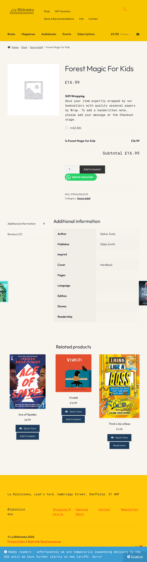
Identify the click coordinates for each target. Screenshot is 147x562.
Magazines (28, 34)
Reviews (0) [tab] (15, 234)
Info (81, 18)
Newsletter (130, 509)
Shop (47, 11)
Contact (93, 18)
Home (15, 47)
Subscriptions (86, 34)
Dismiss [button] (137, 556)
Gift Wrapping (74, 96)
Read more (119, 445)
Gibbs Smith (107, 244)
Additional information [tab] (22, 223)
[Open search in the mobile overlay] (125, 9)
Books (11, 34)
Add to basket (92, 169)
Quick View (30, 428)
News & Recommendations (59, 18)
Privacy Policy (16, 541)
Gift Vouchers (62, 11)
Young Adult (36, 47)
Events (67, 34)
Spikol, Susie (107, 234)
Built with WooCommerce (44, 541)
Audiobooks (48, 34)
